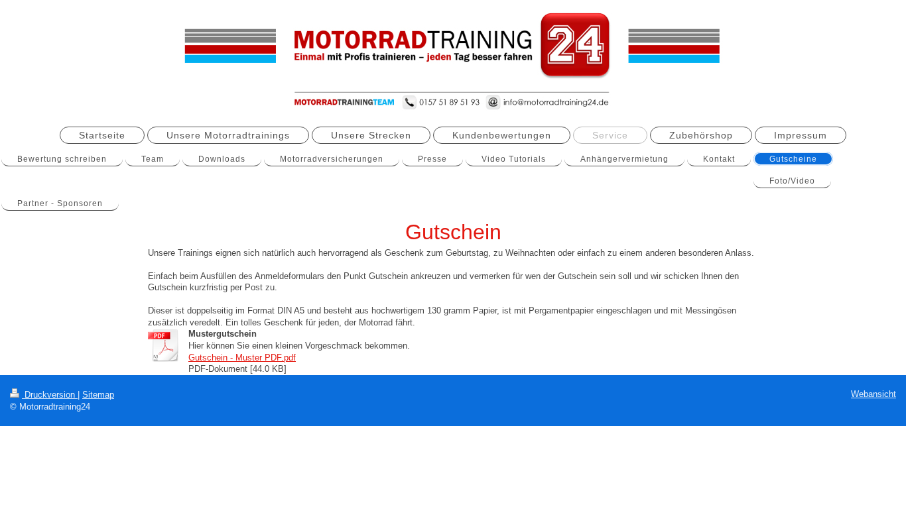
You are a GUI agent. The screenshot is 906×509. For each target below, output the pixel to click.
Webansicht (873, 394)
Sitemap (98, 395)
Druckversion (50, 395)
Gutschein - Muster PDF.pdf (242, 358)
